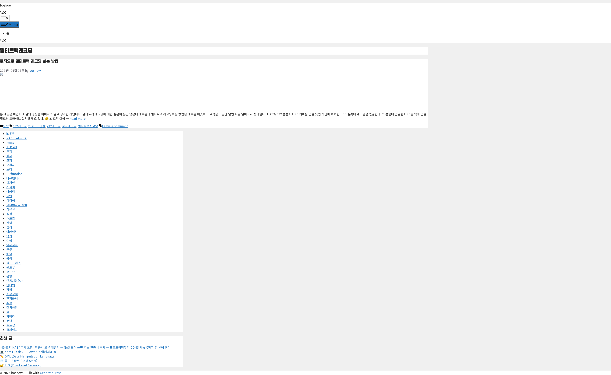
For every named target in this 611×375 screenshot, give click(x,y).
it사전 (10, 133)
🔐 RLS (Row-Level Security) (20, 365)
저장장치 (12, 294)
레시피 (10, 187)
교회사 (10, 165)
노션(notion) (15, 174)
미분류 (10, 209)
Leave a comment (115, 126)
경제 (9, 156)
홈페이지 (12, 329)
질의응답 (12, 307)
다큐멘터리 (13, 178)
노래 (9, 169)
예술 (9, 254)
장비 (9, 289)
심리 (9, 227)
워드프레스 (13, 263)
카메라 (10, 316)
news (10, 142)
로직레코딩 (69, 126)
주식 (9, 303)
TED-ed (11, 147)
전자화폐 (12, 298)
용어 (9, 258)
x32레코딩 (53, 126)
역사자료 (12, 245)
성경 (9, 214)
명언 (9, 196)
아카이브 (12, 231)
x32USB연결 (36, 126)
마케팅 (10, 191)
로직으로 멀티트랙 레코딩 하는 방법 (29, 61)
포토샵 (10, 325)
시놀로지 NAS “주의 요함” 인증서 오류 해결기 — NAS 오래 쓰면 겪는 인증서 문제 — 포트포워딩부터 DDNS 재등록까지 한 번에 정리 (85, 347)
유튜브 (10, 272)
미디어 (10, 200)
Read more (78, 118)
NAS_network (16, 138)
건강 (9, 151)
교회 (9, 160)
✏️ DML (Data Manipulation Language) (27, 356)
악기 (9, 236)
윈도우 (10, 267)
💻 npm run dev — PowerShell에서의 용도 (29, 352)
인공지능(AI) (14, 280)
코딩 (9, 321)
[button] (3, 13)
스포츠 (10, 218)
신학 (9, 223)
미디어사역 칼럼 (16, 205)
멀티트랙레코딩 (88, 126)
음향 (6, 126)
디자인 (10, 182)
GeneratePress (50, 373)
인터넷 (10, 285)
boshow (5, 5)
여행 (9, 240)
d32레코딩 (20, 126)
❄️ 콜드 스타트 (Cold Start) (18, 360)
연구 (9, 249)
